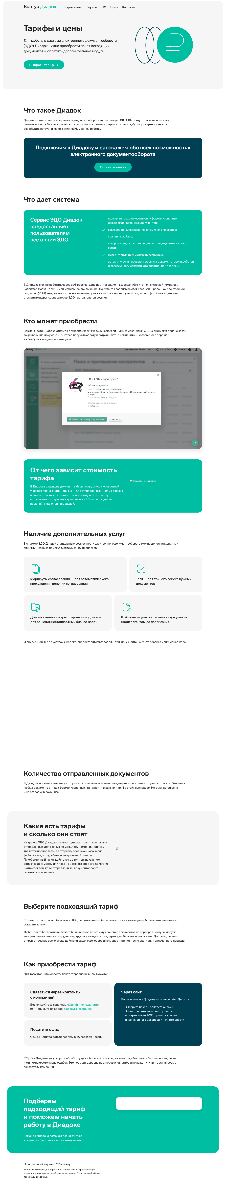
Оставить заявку (113, 167)
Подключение (73, 7)
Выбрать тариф (41, 65)
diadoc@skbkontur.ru (78, 1009)
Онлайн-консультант (83, 1004)
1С (104, 7)
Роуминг (92, 7)
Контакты (128, 7)
